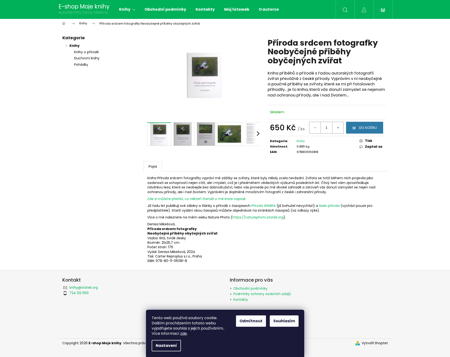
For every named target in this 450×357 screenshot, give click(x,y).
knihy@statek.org (83, 287)
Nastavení (166, 345)
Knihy (74, 45)
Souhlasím (284, 321)
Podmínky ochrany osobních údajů (262, 294)
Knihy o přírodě (86, 52)
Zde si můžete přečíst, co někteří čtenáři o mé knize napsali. (196, 198)
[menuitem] (127, 9)
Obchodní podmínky (250, 288)
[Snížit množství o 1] (315, 127)
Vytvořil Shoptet (375, 343)
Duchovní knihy (86, 58)
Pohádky (81, 64)
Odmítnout (251, 321)
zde (183, 333)
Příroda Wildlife (263, 205)
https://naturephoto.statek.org (257, 217)
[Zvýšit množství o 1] (337, 127)
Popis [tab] (153, 166)
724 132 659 (79, 293)
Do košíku (368, 127)
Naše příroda (330, 205)
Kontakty (240, 299)
